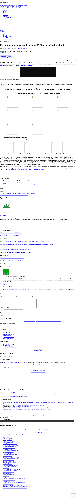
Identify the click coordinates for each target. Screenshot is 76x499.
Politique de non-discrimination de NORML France (15, 488)
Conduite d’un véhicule (8, 460)
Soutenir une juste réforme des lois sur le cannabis (14, 482)
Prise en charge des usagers (9, 462)
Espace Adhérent (7, 17)
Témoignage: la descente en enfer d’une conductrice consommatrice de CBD (26, 405)
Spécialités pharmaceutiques (9, 461)
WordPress (22, 434)
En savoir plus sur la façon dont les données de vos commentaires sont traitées (42, 321)
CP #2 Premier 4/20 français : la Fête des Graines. (11, 7)
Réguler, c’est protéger (8, 452)
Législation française (8, 449)
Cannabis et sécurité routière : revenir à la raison (12, 260)
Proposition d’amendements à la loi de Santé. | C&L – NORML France (19, 289)
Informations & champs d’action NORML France (14, 485)
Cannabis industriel (7, 438)
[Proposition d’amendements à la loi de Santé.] (11, 233)
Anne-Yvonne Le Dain (26, 65)
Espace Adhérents (9, 344)
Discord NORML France (11, 347)
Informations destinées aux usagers (11, 457)
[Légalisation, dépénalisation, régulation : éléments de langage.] (15, 249)
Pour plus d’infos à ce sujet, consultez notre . (26, 169)
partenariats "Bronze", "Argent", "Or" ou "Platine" (15, 362)
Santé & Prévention (7, 464)
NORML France (7, 10)
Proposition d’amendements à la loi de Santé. (11, 236)
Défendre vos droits (7, 456)
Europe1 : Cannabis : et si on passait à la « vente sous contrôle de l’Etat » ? (20, 184)
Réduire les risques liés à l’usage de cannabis (20, 406)
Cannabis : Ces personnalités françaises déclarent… (15, 478)
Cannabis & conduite (8, 484)
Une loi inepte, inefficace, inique (10, 450)
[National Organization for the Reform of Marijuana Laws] (38, 429)
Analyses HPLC (8, 345)
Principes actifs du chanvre (9, 441)
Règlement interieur (7, 473)
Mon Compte (6, 468)
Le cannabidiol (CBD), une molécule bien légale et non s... (14, 5)
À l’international (7, 453)
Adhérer (5, 11)
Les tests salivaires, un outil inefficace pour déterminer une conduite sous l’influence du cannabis (35, 407)
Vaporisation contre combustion (10, 458)
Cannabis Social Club (8, 481)
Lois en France (21, 48)
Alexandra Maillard (7, 409)
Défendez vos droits (9, 337)
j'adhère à (12, 396)
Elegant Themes (9, 434)
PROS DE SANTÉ (7, 36)
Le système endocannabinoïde (10, 444)
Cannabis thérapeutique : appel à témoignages (10, 6)
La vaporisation (8, 335)
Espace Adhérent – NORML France (11, 469)
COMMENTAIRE (4, 307)
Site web (2, 315)
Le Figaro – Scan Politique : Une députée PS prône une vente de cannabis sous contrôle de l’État (26, 186)
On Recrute (5, 13)
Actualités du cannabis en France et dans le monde (15, 486)
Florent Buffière (6, 402)
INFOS (4, 34)
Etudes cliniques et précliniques (10, 465)
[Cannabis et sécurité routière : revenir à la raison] (12, 258)
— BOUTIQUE (7, 39)
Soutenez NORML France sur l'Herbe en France (38, 387)
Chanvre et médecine (8, 442)
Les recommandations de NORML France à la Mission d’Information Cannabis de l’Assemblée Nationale (26, 244)
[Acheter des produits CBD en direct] (38, 378)
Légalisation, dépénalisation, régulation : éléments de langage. (15, 252)
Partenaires (5, 15)
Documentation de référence (9, 466)
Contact (5, 16)
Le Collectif (7, 48)
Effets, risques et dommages (9, 446)
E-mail (2, 312)
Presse (4, 12)
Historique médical (7, 440)
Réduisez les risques (9, 334)
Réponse (5, 284)
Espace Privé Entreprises (9, 474)
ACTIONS (5, 35)
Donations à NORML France (10, 470)
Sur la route (7, 332)
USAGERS (6, 37)
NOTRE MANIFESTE (38, 432)
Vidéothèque (6, 476)
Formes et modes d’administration (11, 445)
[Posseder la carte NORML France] (6, 356)
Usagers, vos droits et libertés (10, 454)
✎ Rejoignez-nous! (38, 350)
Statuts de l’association (8, 472)
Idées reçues (6, 437)
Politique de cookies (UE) (9, 480)
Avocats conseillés (8, 338)
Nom (1, 310)
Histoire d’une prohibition (9, 448)
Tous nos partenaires (38, 364)
